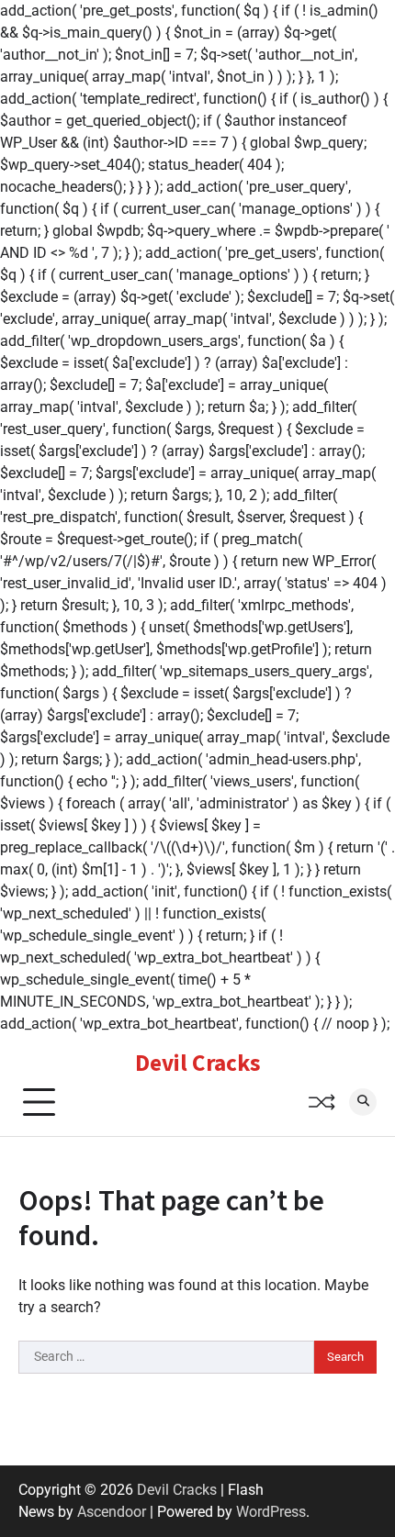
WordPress (271, 1511)
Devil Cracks (197, 1062)
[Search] (363, 1102)
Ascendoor (111, 1511)
